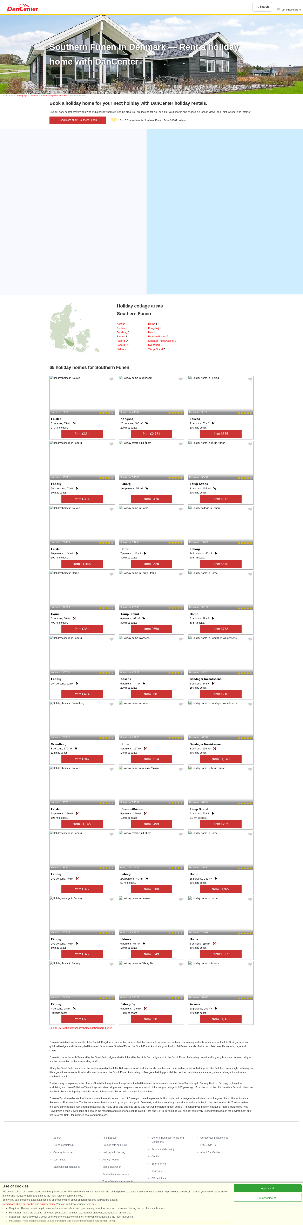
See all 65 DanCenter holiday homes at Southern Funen (80, 1028)
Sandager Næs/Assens (162, 340)
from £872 (221, 499)
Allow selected (267, 1197)
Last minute (59, 1159)
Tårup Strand (156, 349)
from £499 (151, 824)
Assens (122, 324)
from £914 (151, 759)
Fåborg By (123, 345)
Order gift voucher (63, 1152)
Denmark (34, 95)
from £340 (221, 564)
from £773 (221, 629)
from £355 (221, 434)
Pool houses (109, 1137)
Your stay (157, 1171)
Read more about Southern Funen (78, 120)
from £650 (151, 629)
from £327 (221, 954)
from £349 (151, 954)
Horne (153, 324)
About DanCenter (210, 1152)
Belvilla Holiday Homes (115, 1174)
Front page (22, 95)
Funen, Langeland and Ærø (54, 95)
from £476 (151, 499)
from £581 (151, 1019)
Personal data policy (163, 1149)
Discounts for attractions (66, 1166)
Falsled (122, 336)
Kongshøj (154, 328)
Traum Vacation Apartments (117, 1181)
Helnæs (122, 349)
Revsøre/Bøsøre (158, 336)
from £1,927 (221, 889)
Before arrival (159, 1163)
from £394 (82, 499)
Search (264, 6)
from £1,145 (82, 824)
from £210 (221, 694)
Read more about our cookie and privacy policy (28, 1204)
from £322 (82, 954)
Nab (151, 332)
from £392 (82, 889)
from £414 (82, 694)
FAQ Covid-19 (208, 1145)
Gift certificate (159, 1178)
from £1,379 (221, 1019)
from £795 (221, 824)
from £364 (82, 434)
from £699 (82, 1019)
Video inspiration (111, 1166)
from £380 (151, 889)
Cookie (156, 1156)
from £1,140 (221, 759)
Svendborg (155, 345)
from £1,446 (82, 564)
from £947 (82, 759)
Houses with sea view (114, 1145)
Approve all (268, 1188)
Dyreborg (123, 332)
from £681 (151, 694)
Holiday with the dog (113, 1152)
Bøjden (122, 328)
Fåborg (122, 340)
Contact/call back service (214, 1137)
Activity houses (110, 1159)
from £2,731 (151, 434)
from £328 (151, 564)
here (94, 1204)
